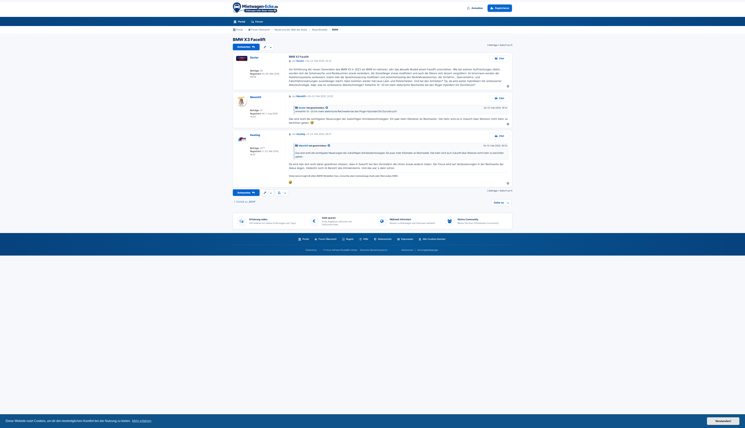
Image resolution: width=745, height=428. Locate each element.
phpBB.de (392, 250)
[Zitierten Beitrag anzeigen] (327, 108)
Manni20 (255, 97)
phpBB (320, 250)
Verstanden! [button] (723, 421)
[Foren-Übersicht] (257, 7)
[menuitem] (240, 21)
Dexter (254, 57)
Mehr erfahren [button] (141, 421)
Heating (255, 135)
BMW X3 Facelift (249, 39)
